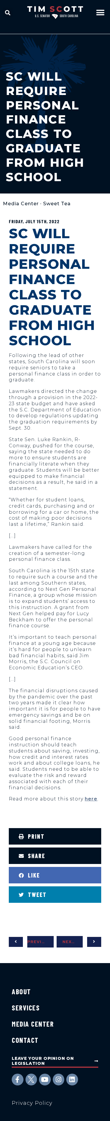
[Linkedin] (72, 1079)
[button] (8, 12)
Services (26, 1007)
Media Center (21, 203)
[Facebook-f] (17, 1079)
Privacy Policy (32, 1103)
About (21, 991)
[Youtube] (45, 1079)
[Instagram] (59, 1079)
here (91, 799)
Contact (25, 1040)
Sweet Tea (57, 203)
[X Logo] (31, 1079)
